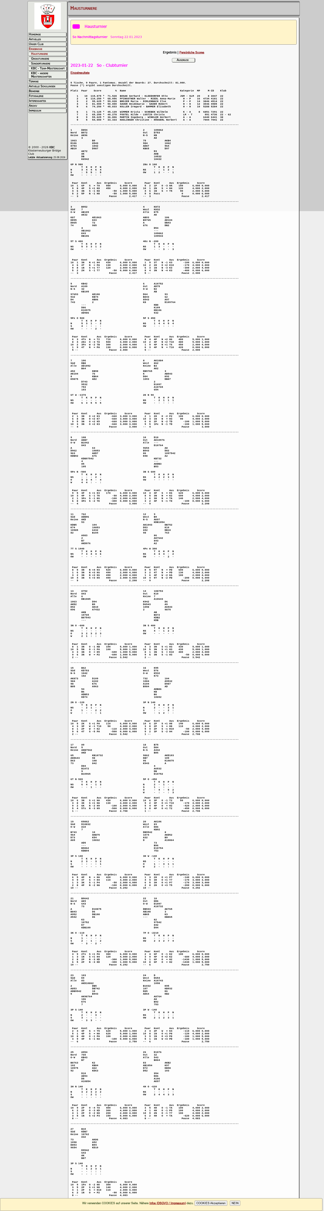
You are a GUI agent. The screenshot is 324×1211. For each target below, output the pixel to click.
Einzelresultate (80, 73)
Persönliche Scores (191, 52)
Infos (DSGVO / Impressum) (167, 1203)
